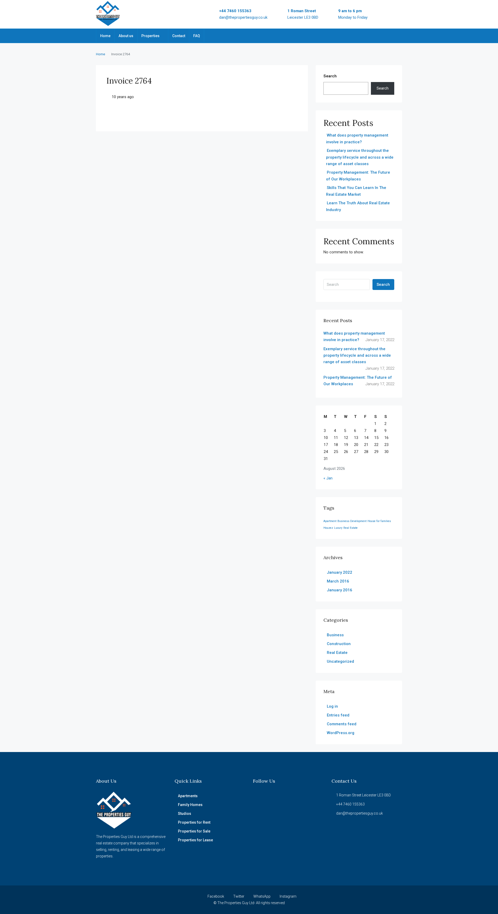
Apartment (329, 521)
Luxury (338, 528)
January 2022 (339, 572)
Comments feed (341, 724)
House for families (379, 521)
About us (126, 36)
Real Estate (350, 528)
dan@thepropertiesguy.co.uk (243, 17)
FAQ (196, 36)
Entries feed (338, 715)
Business (335, 635)
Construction (339, 643)
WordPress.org (340, 732)
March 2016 (338, 581)
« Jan (328, 478)
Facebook (216, 896)
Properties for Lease (195, 840)
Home (105, 36)
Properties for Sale (194, 831)
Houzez (328, 528)
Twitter (238, 896)
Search (330, 76)
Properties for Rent (194, 822)
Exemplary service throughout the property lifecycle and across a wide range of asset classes (359, 157)
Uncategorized (340, 661)
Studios (184, 813)
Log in (332, 706)
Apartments (188, 796)
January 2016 (339, 590)
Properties (150, 36)
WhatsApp (262, 896)
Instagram (287, 896)
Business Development (351, 521)
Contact (178, 36)
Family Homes (190, 805)
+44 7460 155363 (235, 11)
